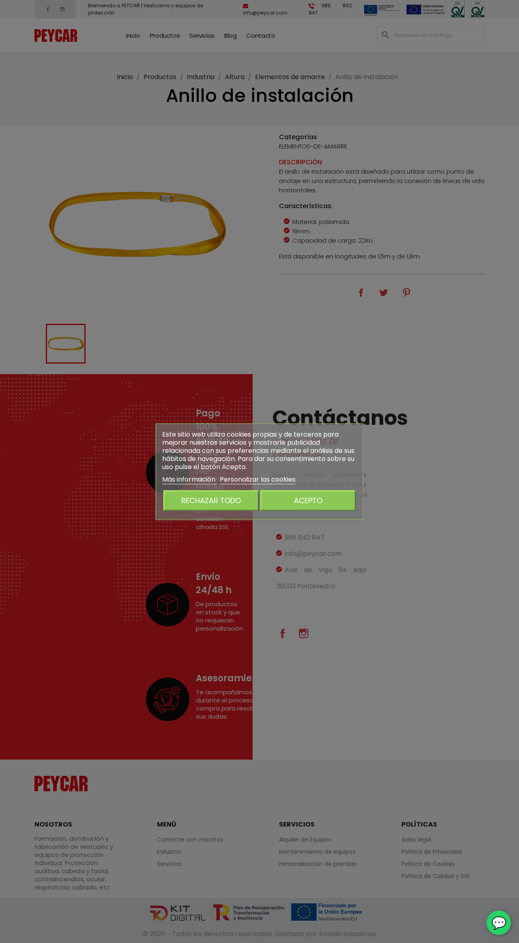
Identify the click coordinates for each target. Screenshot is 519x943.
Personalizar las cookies (258, 479)
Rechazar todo (211, 500)
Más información (189, 479)
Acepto (308, 500)
